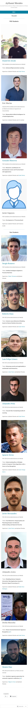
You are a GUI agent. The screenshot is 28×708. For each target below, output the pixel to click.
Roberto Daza (7, 314)
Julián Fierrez (21, 635)
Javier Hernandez (9, 513)
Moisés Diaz (7, 667)
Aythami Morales (14, 3)
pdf (10, 632)
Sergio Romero (8, 263)
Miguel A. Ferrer (12, 682)
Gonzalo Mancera (9, 160)
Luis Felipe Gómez (9, 359)
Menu (16, 12)
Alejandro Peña (8, 403)
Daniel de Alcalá (9, 60)
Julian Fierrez (22, 71)
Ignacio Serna (8, 455)
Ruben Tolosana (12, 276)
